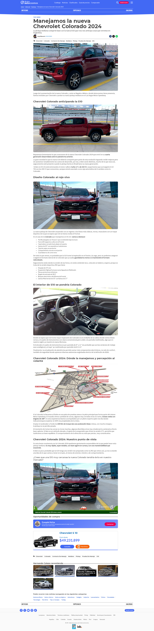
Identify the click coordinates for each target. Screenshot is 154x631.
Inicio (22, 7)
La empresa (42, 615)
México (85, 619)
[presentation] (75, 487)
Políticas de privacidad (77, 615)
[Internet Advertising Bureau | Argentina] (79, 626)
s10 (93, 41)
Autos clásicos (48, 597)
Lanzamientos (95, 597)
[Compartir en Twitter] (113, 36)
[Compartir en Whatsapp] (116, 36)
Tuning (63, 600)
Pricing (86, 615)
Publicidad (92, 615)
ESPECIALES (77, 10)
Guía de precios (84, 3)
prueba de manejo (85, 41)
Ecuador (69, 619)
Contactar (110, 524)
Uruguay (95, 619)
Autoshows (71, 597)
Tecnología (36, 600)
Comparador (95, 3)
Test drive (36, 17)
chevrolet (39, 41)
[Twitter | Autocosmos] (24, 610)
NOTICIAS (25, 10)
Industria (86, 597)
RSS (114, 615)
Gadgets (79, 597)
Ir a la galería (113, 512)
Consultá (67, 546)
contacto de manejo (58, 41)
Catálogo (57, 3)
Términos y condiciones (63, 615)
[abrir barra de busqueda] (117, 3)
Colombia (63, 619)
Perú (90, 619)
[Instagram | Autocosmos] (31, 610)
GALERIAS (129, 10)
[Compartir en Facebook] (110, 36)
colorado (47, 41)
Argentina (51, 619)
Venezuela (102, 619)
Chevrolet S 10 (68, 532)
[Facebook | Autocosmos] (21, 610)
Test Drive (84, 546)
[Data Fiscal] (74, 626)
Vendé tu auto (124, 2)
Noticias (65, 3)
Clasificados (73, 3)
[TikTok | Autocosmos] (35, 610)
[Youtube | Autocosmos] (28, 610)
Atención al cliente (51, 615)
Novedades (110, 597)
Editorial (27, 7)
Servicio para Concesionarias (104, 615)
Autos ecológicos (60, 597)
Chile (57, 619)
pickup (75, 41)
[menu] (131, 2)
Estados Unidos (77, 619)
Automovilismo (38, 597)
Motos (103, 597)
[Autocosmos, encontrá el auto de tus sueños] (29, 2)
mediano (69, 41)
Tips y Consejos (54, 600)
